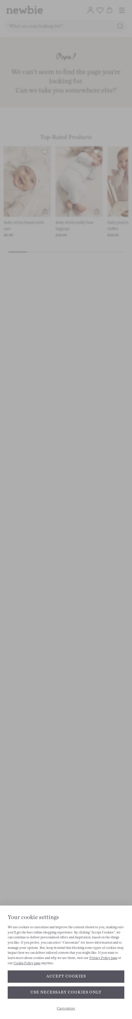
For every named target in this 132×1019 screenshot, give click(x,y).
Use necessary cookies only (66, 992)
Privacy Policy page (103, 958)
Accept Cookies (66, 976)
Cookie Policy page (27, 963)
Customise (66, 1008)
